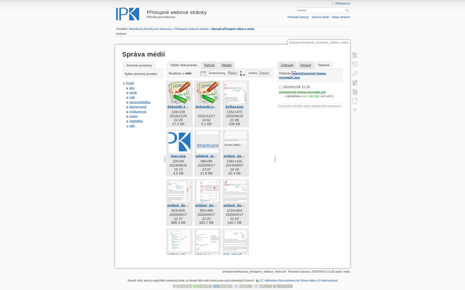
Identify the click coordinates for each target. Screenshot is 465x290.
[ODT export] (354, 100)
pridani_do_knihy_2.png (215, 205)
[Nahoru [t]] (354, 110)
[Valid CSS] (262, 286)
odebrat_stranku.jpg (212, 156)
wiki (132, 126)
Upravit (305, 65)
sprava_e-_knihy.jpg (212, 254)
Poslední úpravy (298, 17)
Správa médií (320, 17)
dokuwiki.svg (206, 107)
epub (133, 92)
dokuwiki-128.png (182, 107)
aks (132, 88)
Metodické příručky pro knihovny (150, 29)
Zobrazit (287, 65)
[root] (130, 83)
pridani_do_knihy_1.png (187, 205)
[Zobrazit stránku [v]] (354, 54)
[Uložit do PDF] (354, 91)
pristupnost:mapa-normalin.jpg (302, 92)
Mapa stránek (341, 17)
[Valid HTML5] (242, 286)
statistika (136, 121)
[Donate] (202, 286)
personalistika (139, 102)
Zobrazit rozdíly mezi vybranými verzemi (309, 106)
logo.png (178, 156)
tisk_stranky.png (237, 254)
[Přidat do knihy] (354, 82)
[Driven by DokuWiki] (283, 286)
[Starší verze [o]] (354, 64)
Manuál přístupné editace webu (233, 29)
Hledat (347, 10)
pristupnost (137, 111)
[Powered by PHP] (222, 286)
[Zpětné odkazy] (354, 73)
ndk (132, 97)
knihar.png (234, 107)
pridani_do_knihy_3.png (244, 205)
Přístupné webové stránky (192, 29)
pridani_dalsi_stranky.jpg (244, 156)
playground (138, 107)
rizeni (133, 116)
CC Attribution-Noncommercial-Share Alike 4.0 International (299, 280)
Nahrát (209, 65)
